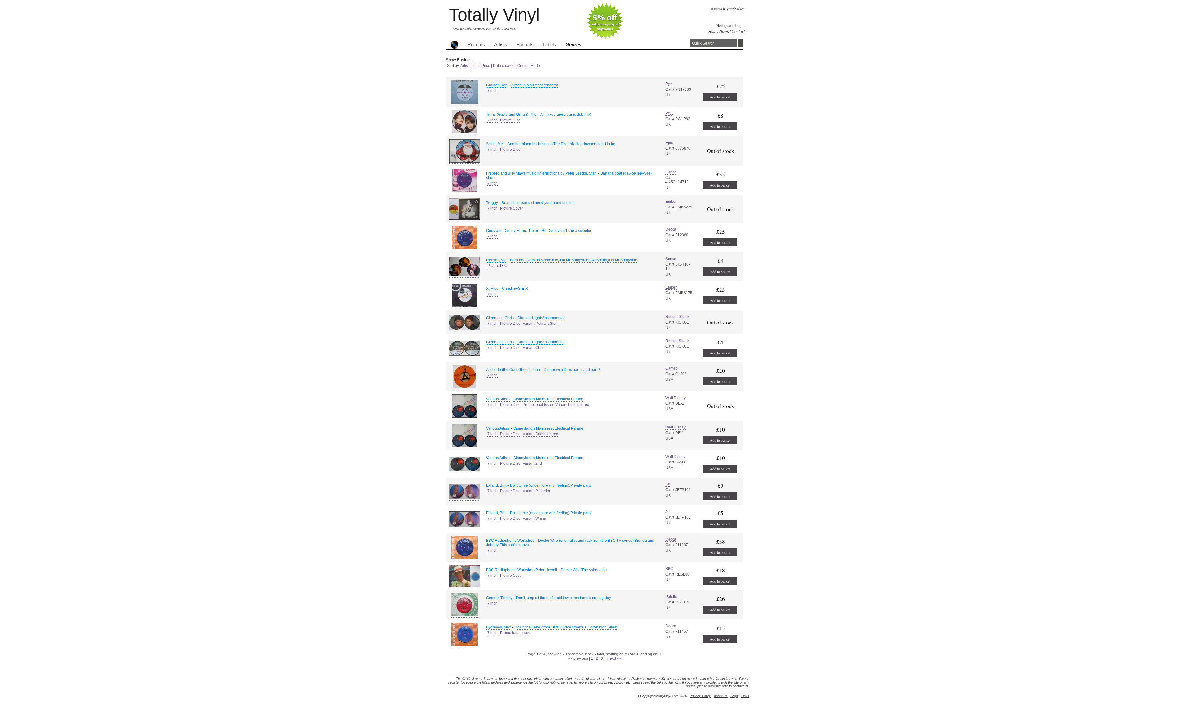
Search (740, 43)
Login (740, 26)
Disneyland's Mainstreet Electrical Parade (548, 399)
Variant (528, 323)
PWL (669, 113)
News (724, 31)
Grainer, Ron (496, 85)
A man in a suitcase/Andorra (534, 85)
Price (485, 65)
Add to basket (720, 96)
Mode (535, 65)
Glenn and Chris (500, 318)
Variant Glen (547, 323)
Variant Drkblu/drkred (540, 434)
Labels (549, 44)
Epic (669, 143)
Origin (522, 65)
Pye (668, 84)
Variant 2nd (532, 463)
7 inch (492, 91)
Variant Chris (533, 347)
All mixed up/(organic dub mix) (565, 114)
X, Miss (492, 288)
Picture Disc (510, 120)
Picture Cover (511, 208)
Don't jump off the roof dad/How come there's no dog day (563, 598)
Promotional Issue (538, 404)
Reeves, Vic (496, 260)
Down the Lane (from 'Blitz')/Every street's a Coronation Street (566, 627)
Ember (671, 201)
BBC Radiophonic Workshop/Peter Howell (521, 570)
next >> (615, 658)
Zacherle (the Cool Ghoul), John (513, 369)
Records (476, 44)
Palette (671, 596)
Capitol (671, 172)
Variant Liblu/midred (572, 404)
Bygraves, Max (498, 627)
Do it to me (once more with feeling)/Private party (550, 485)
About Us (721, 696)
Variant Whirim (535, 518)
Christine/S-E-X (515, 288)
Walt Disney (675, 398)
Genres (573, 44)
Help (712, 31)
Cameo (671, 368)
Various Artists (498, 399)
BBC (669, 569)
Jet (667, 484)
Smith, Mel (495, 144)
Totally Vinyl (494, 14)
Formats (525, 44)
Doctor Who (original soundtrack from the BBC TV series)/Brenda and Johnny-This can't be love (570, 542)
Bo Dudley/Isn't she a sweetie (566, 230)
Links (745, 696)
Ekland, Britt (496, 485)
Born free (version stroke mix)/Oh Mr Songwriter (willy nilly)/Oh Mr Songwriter (574, 260)
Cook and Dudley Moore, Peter (512, 230)
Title (475, 65)
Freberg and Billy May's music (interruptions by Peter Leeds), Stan (541, 173)
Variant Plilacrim (536, 491)
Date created (504, 65)
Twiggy (492, 203)
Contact (738, 31)
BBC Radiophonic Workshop (510, 540)
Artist (464, 65)
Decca (670, 229)
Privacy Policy (700, 696)
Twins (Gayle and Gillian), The (511, 114)
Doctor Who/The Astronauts (584, 570)
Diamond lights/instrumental (540, 318)
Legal (734, 696)
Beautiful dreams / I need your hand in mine (538, 203)
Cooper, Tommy (499, 598)
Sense (670, 259)
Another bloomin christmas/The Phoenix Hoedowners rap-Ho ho (561, 144)
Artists (500, 44)
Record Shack (677, 317)
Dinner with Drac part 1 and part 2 (572, 369)
